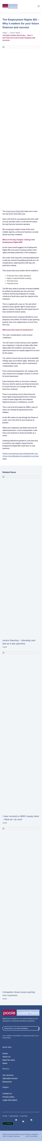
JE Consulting (32, 1136)
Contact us (7, 1093)
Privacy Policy (6, 1038)
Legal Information (13, 1116)
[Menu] (39, 6)
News (4, 1063)
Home (5, 1053)
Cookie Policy (23, 1116)
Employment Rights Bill (15, 211)
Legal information (9, 1100)
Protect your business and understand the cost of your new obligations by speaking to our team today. (20, 456)
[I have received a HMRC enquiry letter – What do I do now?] (20, 731)
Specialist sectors (10, 1078)
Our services (7, 1075)
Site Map (4, 1116)
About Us (6, 1057)
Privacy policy (8, 1097)
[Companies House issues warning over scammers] (20, 907)
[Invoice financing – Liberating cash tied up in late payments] (20, 556)
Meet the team (8, 1060)
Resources (7, 1082)
